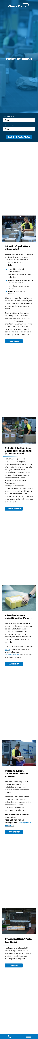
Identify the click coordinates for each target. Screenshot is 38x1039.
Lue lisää (14, 965)
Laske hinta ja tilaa (19, 137)
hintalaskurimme (12, 655)
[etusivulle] (18, 6)
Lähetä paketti (14, 508)
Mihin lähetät (9, 125)
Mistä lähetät (8, 116)
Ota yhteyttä (13, 832)
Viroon (7, 649)
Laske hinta (14, 341)
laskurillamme (14, 272)
